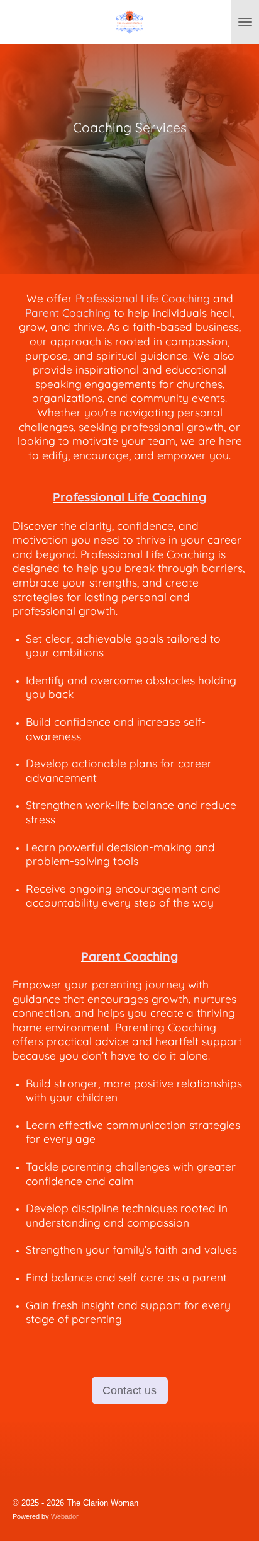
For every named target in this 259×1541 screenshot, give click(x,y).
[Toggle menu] (245, 22)
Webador (65, 1516)
